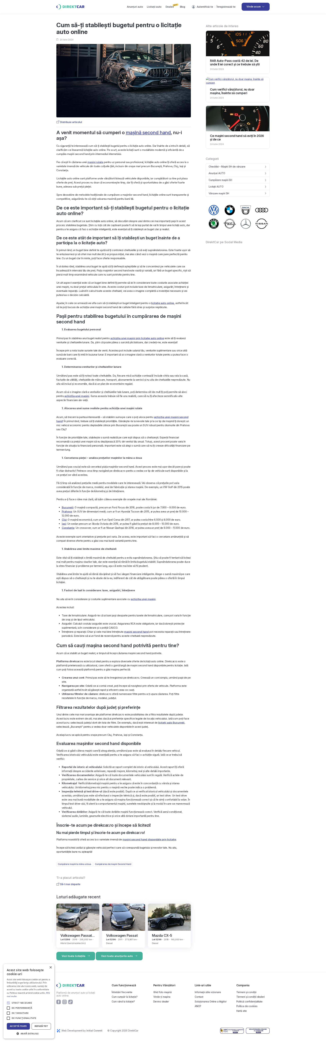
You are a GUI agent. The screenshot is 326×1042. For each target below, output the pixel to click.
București (67, 507)
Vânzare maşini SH (219, 193)
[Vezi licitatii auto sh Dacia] (246, 210)
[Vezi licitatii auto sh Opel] (230, 224)
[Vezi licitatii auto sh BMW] (230, 210)
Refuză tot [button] (41, 1026)
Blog (182, 6)
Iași (64, 523)
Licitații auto (154, 6)
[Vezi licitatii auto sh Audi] (262, 210)
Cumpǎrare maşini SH (220, 180)
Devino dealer (161, 1001)
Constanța (68, 527)
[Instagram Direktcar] (64, 1001)
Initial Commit (94, 1030)
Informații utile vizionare (208, 992)
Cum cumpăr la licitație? (125, 996)
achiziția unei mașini (76, 396)
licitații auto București (171, 722)
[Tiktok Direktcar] (70, 1001)
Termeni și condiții (246, 992)
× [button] (50, 967)
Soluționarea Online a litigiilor (211, 1001)
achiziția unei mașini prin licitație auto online (137, 338)
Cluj (64, 519)
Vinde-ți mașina (161, 996)
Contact (199, 996)
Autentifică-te (205, 6)
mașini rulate (95, 162)
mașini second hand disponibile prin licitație (149, 839)
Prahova (67, 511)
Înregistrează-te (226, 6)
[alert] (28, 1001)
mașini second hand (136, 631)
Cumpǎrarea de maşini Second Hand (113, 864)
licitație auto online (162, 303)
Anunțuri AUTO (217, 173)
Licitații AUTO (216, 186)
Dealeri (171, 6)
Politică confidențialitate (249, 1001)
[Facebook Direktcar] (58, 1001)
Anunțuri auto (135, 6)
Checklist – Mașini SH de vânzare (227, 166)
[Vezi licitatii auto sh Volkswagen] (214, 210)
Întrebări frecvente (122, 992)
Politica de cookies (246, 1006)
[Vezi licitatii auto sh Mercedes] (246, 224)
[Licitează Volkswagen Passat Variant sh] (77, 916)
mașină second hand (148, 132)
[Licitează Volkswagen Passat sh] (123, 916)
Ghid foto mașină (162, 992)
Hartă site (241, 1010)
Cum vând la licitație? (123, 1001)
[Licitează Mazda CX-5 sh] (169, 916)
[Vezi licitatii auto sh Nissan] (262, 224)
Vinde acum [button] (254, 6)
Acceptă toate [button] (18, 1026)
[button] (29, 1033)
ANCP (198, 1006)
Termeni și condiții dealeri (250, 996)
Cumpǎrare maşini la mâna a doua (74, 864)
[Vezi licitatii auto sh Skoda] (214, 224)
